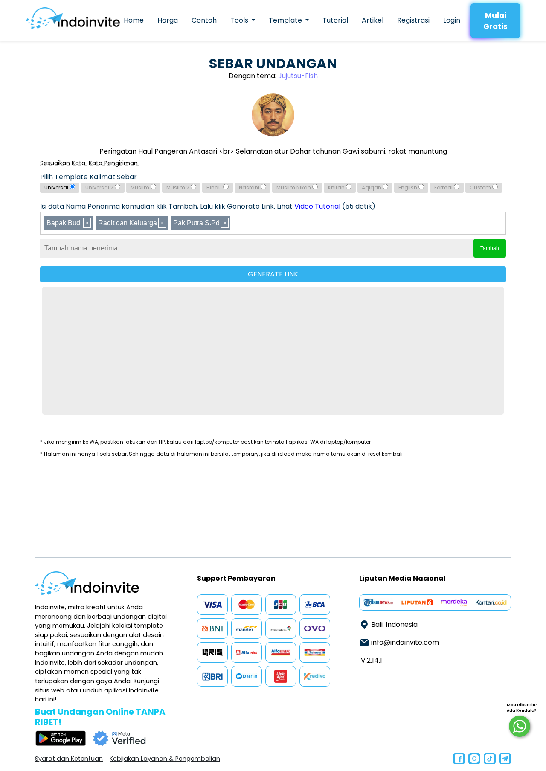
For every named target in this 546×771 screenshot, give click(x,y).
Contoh (204, 20)
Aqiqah (372, 187)
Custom (481, 187)
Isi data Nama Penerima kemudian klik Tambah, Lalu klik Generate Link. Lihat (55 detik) (207, 206)
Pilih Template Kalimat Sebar (88, 177)
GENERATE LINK (273, 274)
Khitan (337, 187)
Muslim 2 (178, 187)
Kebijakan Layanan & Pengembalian (165, 758)
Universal (57, 187)
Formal (444, 187)
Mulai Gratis (495, 21)
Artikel (372, 20)
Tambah (489, 248)
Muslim (141, 187)
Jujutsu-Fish (298, 76)
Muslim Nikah (294, 187)
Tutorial (335, 20)
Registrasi (413, 20)
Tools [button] (240, 20)
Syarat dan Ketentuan (69, 758)
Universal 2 (100, 187)
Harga (167, 20)
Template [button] (286, 20)
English (408, 187)
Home (134, 20)
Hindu (214, 187)
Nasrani (250, 187)
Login (451, 20)
